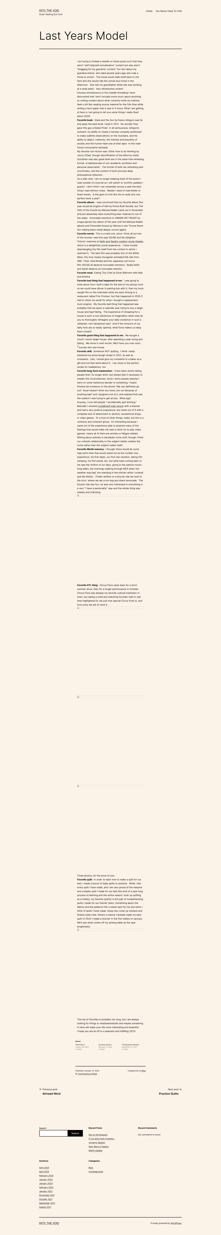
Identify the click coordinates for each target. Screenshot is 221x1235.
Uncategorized (96, 1171)
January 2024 (46, 1179)
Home (149, 11)
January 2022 (46, 1191)
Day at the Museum (98, 1135)
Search (42, 1128)
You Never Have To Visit (169, 11)
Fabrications (80, 1045)
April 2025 (44, 1167)
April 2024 (44, 1171)
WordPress (176, 1223)
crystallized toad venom (111, 406)
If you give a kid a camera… (102, 1138)
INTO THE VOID (49, 10)
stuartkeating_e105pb (87, 1074)
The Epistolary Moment (130, 1045)
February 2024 (46, 1175)
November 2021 (47, 1195)
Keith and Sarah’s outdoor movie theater (121, 241)
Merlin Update (95, 1150)
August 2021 (45, 1207)
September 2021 (47, 1203)
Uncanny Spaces (105, 1045)
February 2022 (46, 1187)
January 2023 (46, 1183)
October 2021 (45, 1199)
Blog (144, 1071)
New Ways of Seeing (99, 1146)
